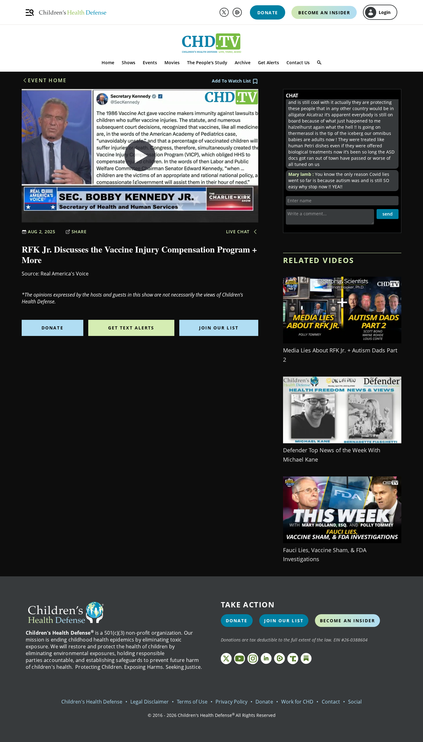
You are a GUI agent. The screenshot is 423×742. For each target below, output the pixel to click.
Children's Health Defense (92, 701)
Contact (331, 701)
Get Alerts (268, 62)
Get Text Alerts (131, 328)
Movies (172, 62)
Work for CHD (297, 701)
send (387, 214)
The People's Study (207, 62)
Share (79, 232)
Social (355, 701)
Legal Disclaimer (149, 701)
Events (150, 62)
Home (108, 62)
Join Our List (218, 328)
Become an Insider (347, 621)
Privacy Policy (231, 701)
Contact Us (298, 62)
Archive (243, 62)
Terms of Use (192, 701)
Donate (52, 328)
